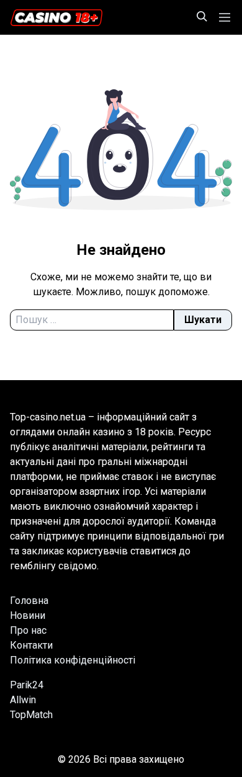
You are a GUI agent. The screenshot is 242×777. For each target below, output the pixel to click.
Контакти (31, 645)
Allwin (23, 700)
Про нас (28, 630)
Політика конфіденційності (72, 660)
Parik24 (26, 685)
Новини (27, 615)
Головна (29, 600)
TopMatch (31, 715)
